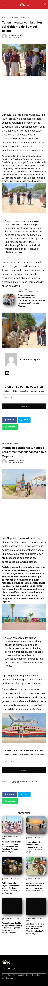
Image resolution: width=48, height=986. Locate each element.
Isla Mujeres (23, 292)
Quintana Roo (13, 17)
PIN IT (25, 198)
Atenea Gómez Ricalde (19, 781)
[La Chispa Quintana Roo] (24, 4)
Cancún (4, 17)
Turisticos (15, 783)
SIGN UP (24, 406)
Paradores (33, 781)
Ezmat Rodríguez (18, 35)
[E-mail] (7, 374)
